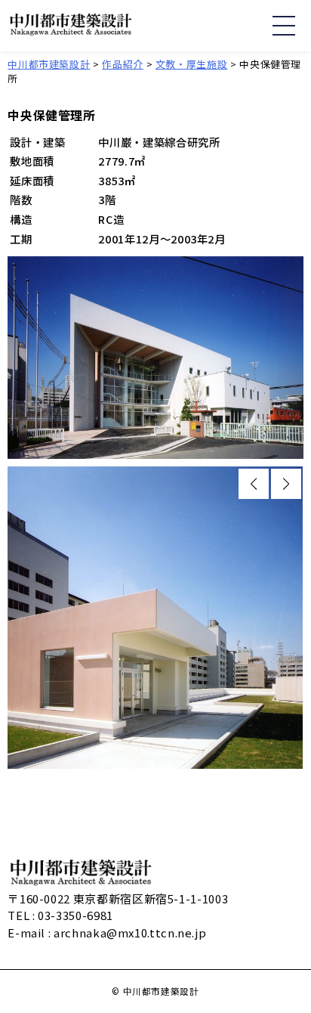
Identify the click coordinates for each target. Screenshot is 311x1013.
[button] (254, 484)
